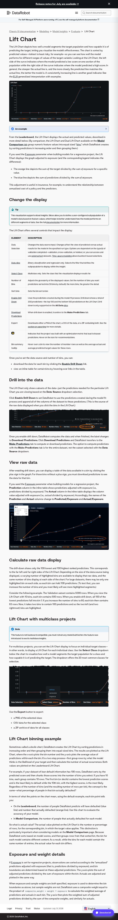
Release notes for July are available (56, 3)
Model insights (60, 31)
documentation (53, 222)
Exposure (30, 154)
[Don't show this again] (109, 3)
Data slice (15, 263)
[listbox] (96, 908)
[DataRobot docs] (18, 13)
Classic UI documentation (22, 31)
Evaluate (75, 31)
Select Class (16, 273)
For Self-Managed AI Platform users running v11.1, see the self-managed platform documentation (58, 20)
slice (66, 305)
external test (37, 256)
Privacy (18, 908)
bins (79, 144)
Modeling (44, 31)
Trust (28, 908)
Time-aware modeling (62, 256)
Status (37, 908)
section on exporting (37, 326)
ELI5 (15, 76)
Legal (9, 908)
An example (21, 129)
